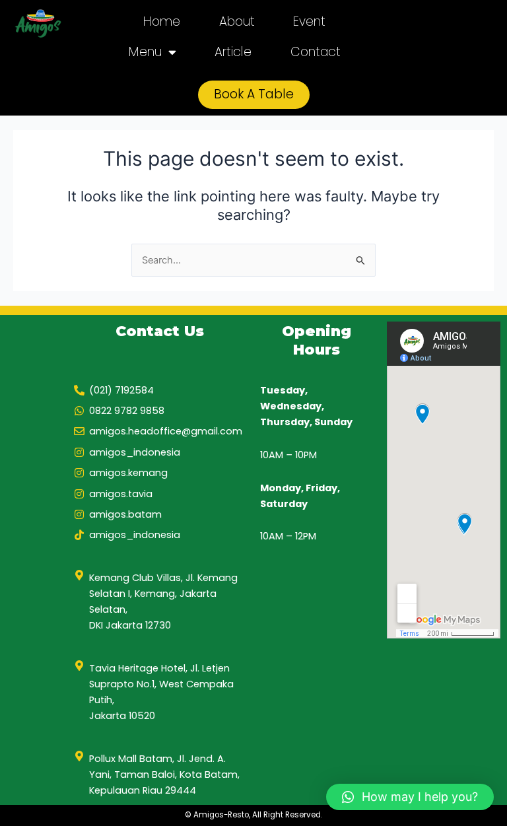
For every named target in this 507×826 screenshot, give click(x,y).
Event (309, 21)
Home (161, 21)
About (237, 21)
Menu (145, 52)
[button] (410, 797)
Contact (315, 52)
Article (233, 52)
